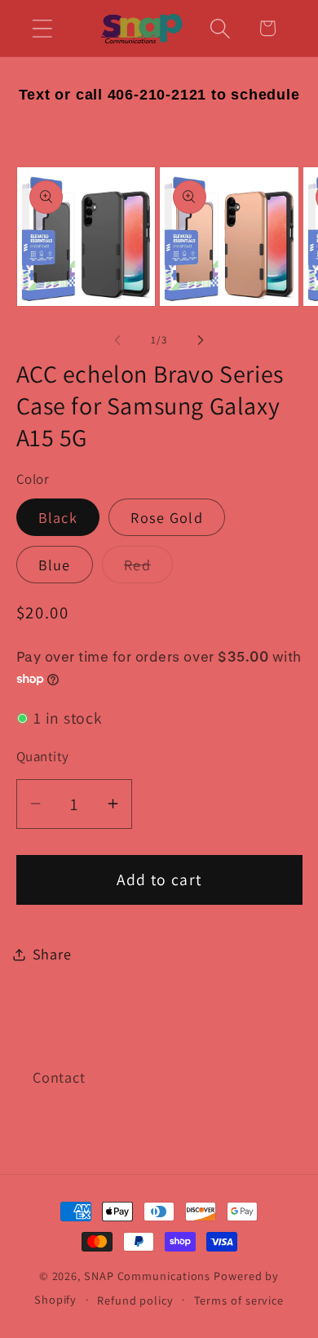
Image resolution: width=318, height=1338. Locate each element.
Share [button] (52, 954)
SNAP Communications (147, 1275)
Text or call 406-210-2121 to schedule (159, 94)
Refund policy (135, 1300)
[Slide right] (201, 340)
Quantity (42, 756)
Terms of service (239, 1300)
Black (58, 517)
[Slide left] (117, 340)
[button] (42, 28)
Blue (54, 564)
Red (148, 568)
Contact (59, 1077)
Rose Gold (166, 517)
